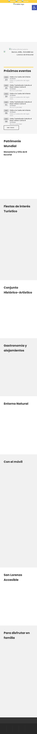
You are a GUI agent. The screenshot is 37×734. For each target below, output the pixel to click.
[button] (34, 7)
